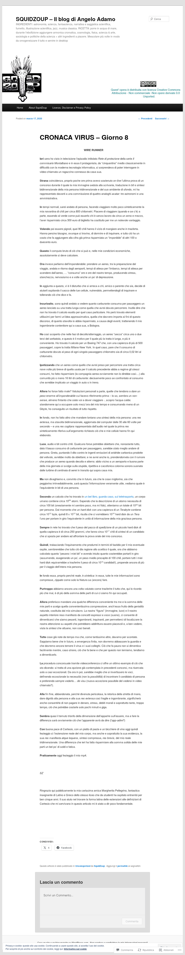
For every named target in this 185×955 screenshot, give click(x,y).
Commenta (132, 921)
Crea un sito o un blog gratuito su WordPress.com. (63, 942)
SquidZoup (99, 866)
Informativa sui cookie (75, 948)
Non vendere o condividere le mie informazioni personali (119, 942)
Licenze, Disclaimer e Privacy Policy (71, 107)
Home (20, 107)
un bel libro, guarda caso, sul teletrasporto (109, 496)
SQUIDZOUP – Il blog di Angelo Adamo (65, 19)
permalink (122, 866)
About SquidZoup (38, 107)
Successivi (162, 118)
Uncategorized (82, 866)
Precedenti (145, 118)
